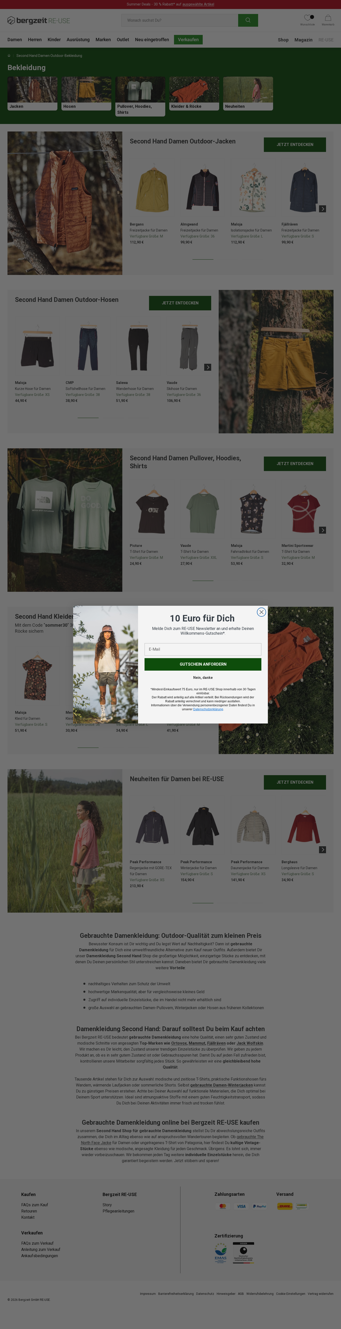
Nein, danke (203, 678)
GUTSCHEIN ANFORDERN (203, 664)
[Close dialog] (261, 612)
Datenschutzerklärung (208, 709)
